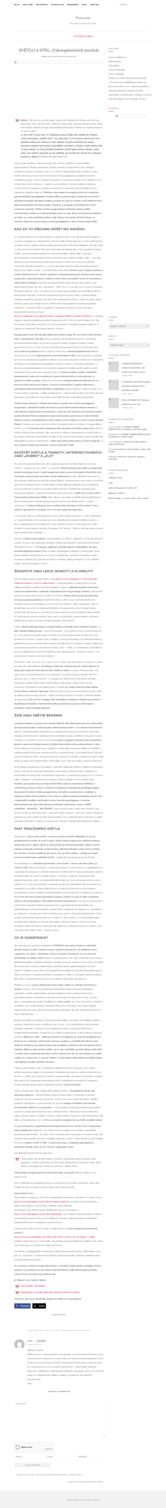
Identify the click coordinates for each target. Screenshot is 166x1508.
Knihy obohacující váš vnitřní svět (123, 488)
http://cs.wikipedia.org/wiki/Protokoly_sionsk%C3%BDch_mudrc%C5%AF (52, 316)
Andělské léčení (115, 478)
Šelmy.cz (122, 493)
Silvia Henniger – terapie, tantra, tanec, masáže (129, 498)
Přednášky (72, 5)
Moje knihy (42, 5)
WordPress (96, 1500)
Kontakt (94, 5)
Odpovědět (41, 1341)
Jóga (111, 483)
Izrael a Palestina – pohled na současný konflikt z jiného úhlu (49, 1475)
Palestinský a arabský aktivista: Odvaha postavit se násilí (50, 1292)
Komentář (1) (58, 1314)
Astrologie (57, 5)
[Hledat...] (150, 5)
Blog (17, 5)
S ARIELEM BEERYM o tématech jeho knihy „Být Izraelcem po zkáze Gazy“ (134, 367)
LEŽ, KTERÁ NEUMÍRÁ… (34, 1285)
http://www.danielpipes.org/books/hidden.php (38, 1214)
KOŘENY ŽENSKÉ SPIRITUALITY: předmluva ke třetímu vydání (128, 428)
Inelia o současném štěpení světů (85, 1482)
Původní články (83, 36)
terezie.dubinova (57, 56)
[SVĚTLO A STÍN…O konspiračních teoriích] (58, 88)
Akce (84, 5)
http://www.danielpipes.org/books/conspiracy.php (40, 1201)
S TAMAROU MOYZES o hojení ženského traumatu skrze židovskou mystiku (136, 385)
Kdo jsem (28, 5)
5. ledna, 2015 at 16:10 (34, 1344)
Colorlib (83, 1500)
